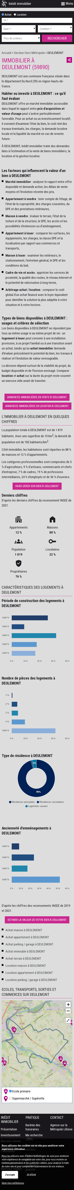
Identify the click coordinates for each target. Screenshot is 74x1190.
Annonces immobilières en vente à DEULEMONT (37, 397)
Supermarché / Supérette (28, 1098)
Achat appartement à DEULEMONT (27, 937)
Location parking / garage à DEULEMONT (31, 980)
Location (21, 14)
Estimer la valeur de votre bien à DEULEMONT (37, 919)
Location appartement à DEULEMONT (29, 973)
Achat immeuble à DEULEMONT (25, 951)
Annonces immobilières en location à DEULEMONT (37, 406)
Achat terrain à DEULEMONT (23, 958)
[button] (22, 802)
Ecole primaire (21, 1091)
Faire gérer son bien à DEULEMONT (37, 486)
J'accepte (10, 1174)
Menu (69, 3)
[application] (36, 636)
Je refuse (31, 1174)
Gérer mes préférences (13, 1183)
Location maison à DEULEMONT (26, 966)
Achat (7, 14)
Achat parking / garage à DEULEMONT (29, 944)
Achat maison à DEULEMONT (24, 930)
